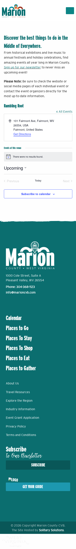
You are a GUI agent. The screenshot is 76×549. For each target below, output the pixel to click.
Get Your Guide (33, 486)
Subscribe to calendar (35, 194)
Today (38, 180)
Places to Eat (18, 358)
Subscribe (38, 465)
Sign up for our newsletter (22, 67)
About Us (12, 383)
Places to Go (17, 328)
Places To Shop (19, 347)
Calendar (14, 317)
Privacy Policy (16, 426)
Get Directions (22, 134)
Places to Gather (21, 368)
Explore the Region (19, 400)
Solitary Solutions (51, 530)
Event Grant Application (22, 417)
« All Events (64, 111)
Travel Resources (18, 392)
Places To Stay (19, 338)
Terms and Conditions (21, 435)
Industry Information (20, 409)
